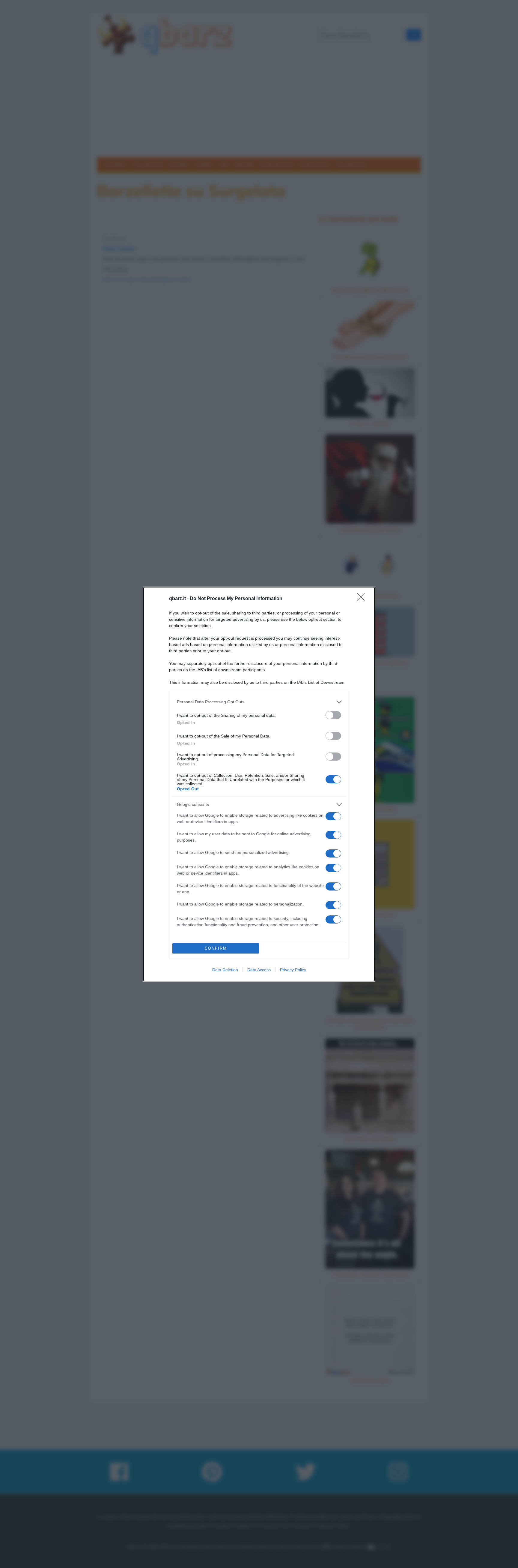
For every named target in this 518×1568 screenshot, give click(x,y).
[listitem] (259, 702)
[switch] (333, 715)
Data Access (259, 969)
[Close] (362, 599)
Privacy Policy (293, 969)
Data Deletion (225, 969)
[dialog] (259, 784)
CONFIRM (216, 948)
